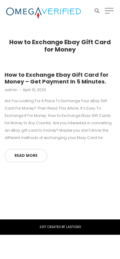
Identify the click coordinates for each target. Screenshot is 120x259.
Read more (26, 155)
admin (11, 89)
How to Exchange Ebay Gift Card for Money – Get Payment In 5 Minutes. (57, 78)
